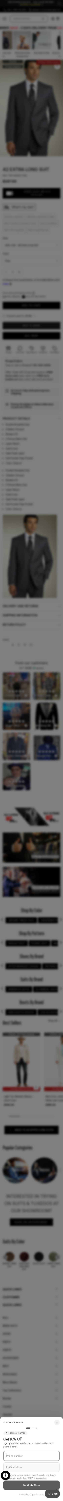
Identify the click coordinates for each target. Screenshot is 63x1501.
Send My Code (31, 1485)
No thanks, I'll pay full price (31, 1494)
